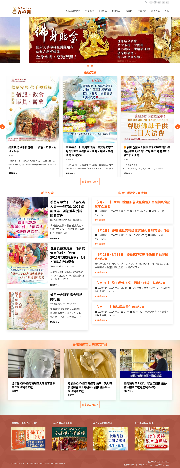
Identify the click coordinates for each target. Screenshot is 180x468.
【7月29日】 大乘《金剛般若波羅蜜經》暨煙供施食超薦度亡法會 (132, 204)
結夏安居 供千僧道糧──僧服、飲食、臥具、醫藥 (32, 149)
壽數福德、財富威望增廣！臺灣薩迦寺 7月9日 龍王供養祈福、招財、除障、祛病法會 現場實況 (89, 151)
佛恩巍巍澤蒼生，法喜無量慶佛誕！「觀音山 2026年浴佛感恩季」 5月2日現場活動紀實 (67, 255)
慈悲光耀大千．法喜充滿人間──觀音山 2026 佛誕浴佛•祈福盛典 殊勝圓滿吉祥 (67, 209)
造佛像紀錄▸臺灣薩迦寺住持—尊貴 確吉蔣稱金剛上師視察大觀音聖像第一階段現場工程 (90, 387)
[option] (90, 40)
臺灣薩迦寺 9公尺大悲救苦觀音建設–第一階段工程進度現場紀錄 (145, 385)
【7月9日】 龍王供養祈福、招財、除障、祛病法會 (130, 283)
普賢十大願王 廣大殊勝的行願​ (66, 296)
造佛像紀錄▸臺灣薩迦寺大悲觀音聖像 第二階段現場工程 (33, 385)
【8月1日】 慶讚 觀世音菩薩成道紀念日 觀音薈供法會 (132, 230)
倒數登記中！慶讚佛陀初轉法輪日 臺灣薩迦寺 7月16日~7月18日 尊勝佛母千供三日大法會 (146, 151)
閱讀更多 (11, 173)
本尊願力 (53, 303)
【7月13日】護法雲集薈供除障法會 (119, 307)
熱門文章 (67, 220)
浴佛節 (60, 220)
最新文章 (53, 220)
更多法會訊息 (100, 220)
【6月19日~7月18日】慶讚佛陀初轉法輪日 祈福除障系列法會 (131, 256)
